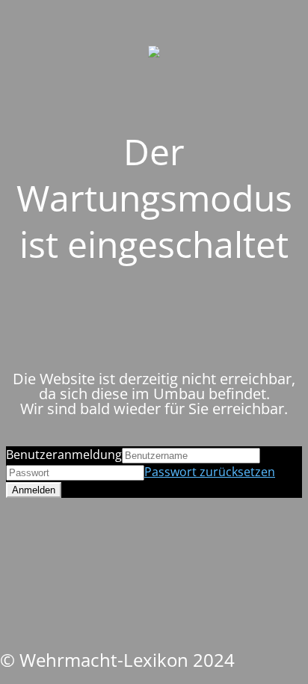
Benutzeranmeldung (64, 454)
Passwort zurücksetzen (209, 471)
